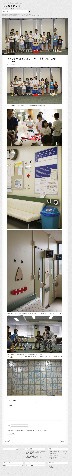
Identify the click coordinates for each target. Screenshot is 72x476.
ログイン (50, 465)
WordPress (22, 473)
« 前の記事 (7, 441)
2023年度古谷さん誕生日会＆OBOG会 (33, 457)
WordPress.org (51, 469)
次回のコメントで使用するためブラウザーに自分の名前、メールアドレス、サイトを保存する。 (28, 430)
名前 (8, 423)
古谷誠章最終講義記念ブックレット (33, 455)
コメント (9, 405)
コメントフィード (52, 467)
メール (9, 425)
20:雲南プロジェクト (8, 53)
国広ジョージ (64, 455)
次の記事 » (63, 441)
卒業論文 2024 (29, 453)
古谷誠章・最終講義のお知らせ (32, 456)
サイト (8, 427)
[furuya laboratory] (36, 5)
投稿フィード (51, 466)
